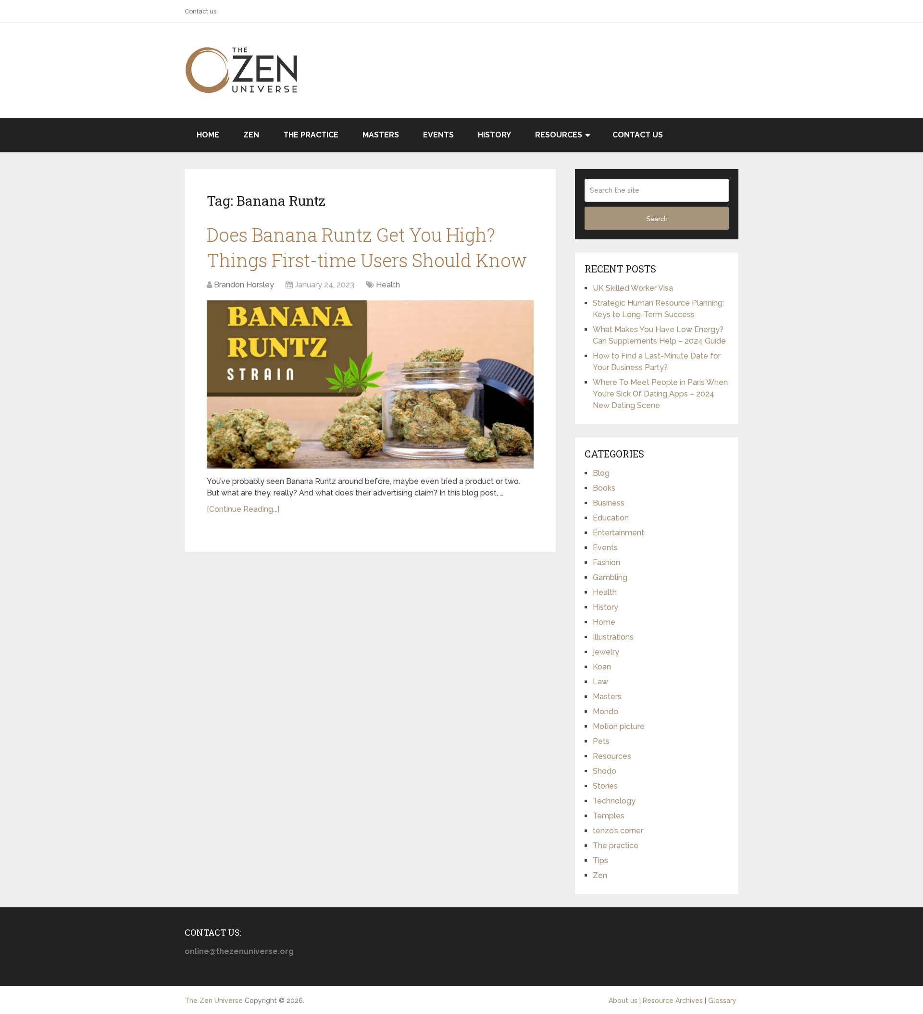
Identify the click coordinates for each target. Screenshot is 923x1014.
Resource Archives (673, 1000)
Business (608, 502)
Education (611, 517)
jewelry (606, 651)
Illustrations (613, 637)
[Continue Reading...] (243, 509)
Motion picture (619, 726)
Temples (608, 815)
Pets (601, 741)
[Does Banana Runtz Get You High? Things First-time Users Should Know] (370, 384)
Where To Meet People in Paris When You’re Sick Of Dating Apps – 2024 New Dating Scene (660, 394)
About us (623, 1000)
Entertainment (618, 532)
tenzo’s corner (618, 830)
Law (600, 681)
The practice (310, 134)
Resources (558, 134)
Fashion (606, 562)
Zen (251, 134)
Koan (602, 666)
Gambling (610, 577)
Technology (614, 800)
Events (438, 134)
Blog (601, 473)
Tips (600, 860)
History (494, 134)
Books (604, 488)
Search (657, 219)
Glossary (722, 1000)
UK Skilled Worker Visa (633, 288)
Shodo (604, 771)
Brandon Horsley (244, 284)
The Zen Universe (214, 1000)
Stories (605, 786)
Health (388, 284)
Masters (380, 134)
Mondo (605, 711)
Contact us (200, 11)
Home (208, 134)
